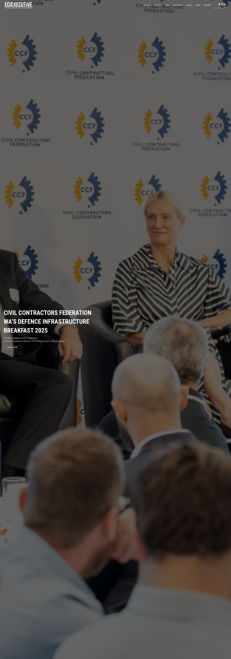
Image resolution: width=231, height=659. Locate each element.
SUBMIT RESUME (221, 8)
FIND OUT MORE (12, 347)
